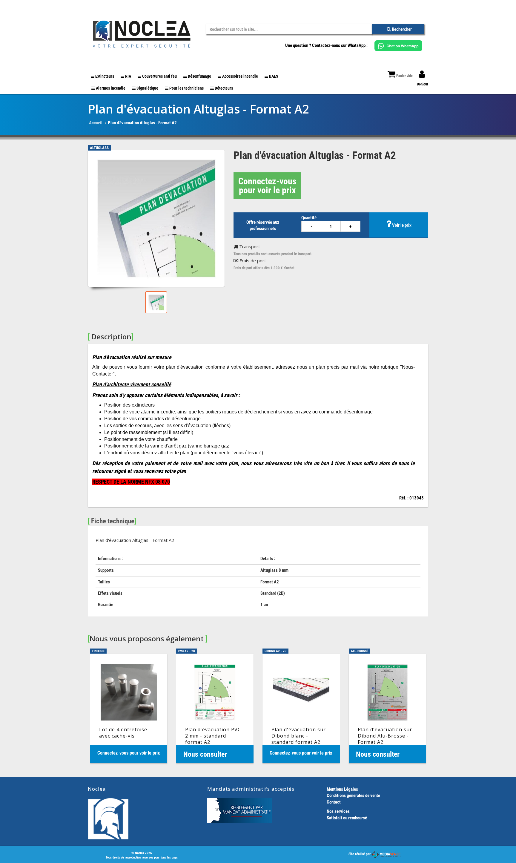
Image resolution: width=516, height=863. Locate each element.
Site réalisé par (359, 854)
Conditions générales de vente (353, 795)
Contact (334, 802)
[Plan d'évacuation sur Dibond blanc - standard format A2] (301, 708)
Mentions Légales (342, 789)
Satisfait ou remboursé (347, 818)
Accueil (95, 122)
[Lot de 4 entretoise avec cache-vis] (129, 708)
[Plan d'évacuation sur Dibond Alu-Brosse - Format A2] (387, 708)
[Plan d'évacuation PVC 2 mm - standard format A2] (215, 708)
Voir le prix (401, 225)
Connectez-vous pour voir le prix (267, 185)
